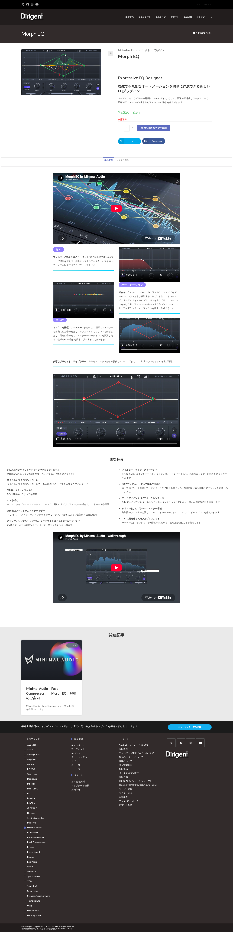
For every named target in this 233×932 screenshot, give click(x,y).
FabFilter (31, 803)
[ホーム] (194, 33)
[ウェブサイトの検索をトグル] (210, 17)
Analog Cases (33, 754)
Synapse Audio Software (38, 896)
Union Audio (33, 910)
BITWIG (31, 769)
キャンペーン (78, 745)
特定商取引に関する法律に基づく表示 (138, 785)
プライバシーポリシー (130, 801)
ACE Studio (32, 745)
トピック (75, 761)
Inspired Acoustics (35, 818)
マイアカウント (204, 4)
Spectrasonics (33, 876)
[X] (171, 742)
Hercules (31, 813)
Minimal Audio (205, 33)
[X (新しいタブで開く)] (23, 4)
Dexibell (31, 783)
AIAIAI (30, 749)
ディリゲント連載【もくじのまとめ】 (138, 753)
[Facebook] (181, 742)
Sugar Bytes (32, 891)
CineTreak (32, 774)
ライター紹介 (125, 793)
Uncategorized (34, 915)
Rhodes (30, 857)
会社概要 (123, 797)
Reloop (30, 847)
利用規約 (123, 769)
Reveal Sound (33, 852)
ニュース (75, 765)
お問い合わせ (125, 805)
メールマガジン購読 (129, 773)
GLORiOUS (32, 808)
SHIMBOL (31, 871)
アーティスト (78, 749)
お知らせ (75, 789)
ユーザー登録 (125, 789)
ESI (28, 793)
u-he (29, 905)
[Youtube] (200, 742)
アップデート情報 (80, 785)
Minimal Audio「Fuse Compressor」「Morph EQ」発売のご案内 (51, 693)
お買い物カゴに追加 (153, 128)
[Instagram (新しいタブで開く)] (32, 4)
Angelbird (31, 759)
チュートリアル (79, 757)
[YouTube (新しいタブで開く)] (36, 4)
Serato (30, 866)
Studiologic (32, 886)
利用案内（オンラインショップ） (135, 781)
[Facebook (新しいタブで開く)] (27, 4)
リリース (75, 769)
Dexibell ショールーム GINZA (133, 745)
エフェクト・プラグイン (151, 50)
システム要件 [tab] (122, 160)
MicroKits (31, 822)
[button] (110, 53)
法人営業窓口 (125, 765)
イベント (75, 753)
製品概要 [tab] (108, 160)
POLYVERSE (32, 832)
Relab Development (36, 842)
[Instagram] (190, 742)
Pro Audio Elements (36, 837)
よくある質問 (78, 781)
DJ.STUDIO (32, 788)
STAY (29, 881)
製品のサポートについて (131, 757)
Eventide (31, 798)
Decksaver (32, 779)
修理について (125, 761)
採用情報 (123, 749)
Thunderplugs (33, 901)
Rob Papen (32, 862)
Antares (31, 764)
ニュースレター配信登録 (189, 727)
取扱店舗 (123, 777)
